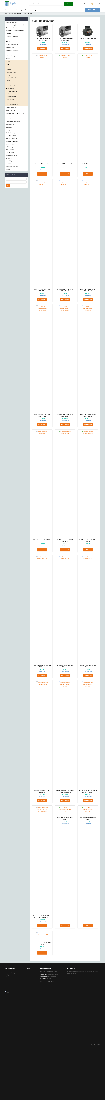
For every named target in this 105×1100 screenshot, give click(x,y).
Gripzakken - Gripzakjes (12, 50)
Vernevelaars (9, 158)
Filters (8, 80)
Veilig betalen (9, 975)
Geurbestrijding (10, 47)
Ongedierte (9, 127)
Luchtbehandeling (18, 13)
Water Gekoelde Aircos (12, 104)
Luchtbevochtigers (11, 96)
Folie (7, 39)
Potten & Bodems (11, 135)
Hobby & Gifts (10, 53)
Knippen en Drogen (11, 107)
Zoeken (68, 3)
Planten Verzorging (11, 133)
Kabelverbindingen (11, 56)
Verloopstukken (10, 94)
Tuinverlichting (10, 149)
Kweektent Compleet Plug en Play (15, 113)
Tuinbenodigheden (11, 147)
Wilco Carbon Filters (12, 86)
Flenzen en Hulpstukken (12, 36)
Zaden (8, 169)
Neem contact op (93, 10)
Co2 (8, 64)
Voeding (33, 10)
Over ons (29, 973)
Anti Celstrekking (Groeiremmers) (15, 25)
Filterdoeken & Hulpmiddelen (14, 83)
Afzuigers (9, 75)
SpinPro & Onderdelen (12, 141)
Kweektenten (9, 116)
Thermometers (10, 99)
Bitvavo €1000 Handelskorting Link (15, 30)
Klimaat (11, 13)
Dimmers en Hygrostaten (13, 67)
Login (99, 4)
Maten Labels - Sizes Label (13, 121)
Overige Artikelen (10, 130)
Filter (8, 185)
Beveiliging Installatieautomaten (14, 28)
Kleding (8, 58)
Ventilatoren (10, 102)
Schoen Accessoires (11, 138)
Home (6, 13)
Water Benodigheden (12, 166)
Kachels (9, 69)
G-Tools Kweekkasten (12, 44)
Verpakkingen (9, 161)
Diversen (8, 33)
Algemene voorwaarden (12, 971)
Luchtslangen (10, 88)
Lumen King (9, 118)
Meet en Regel (8, 10)
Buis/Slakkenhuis (11, 77)
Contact (8, 977)
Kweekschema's (10, 110)
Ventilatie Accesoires (12, 91)
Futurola (8, 42)
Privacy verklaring (10, 973)
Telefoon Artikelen (11, 144)
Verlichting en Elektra (22, 10)
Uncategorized (10, 152)
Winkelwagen (88, 4)
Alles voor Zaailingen (11, 22)
